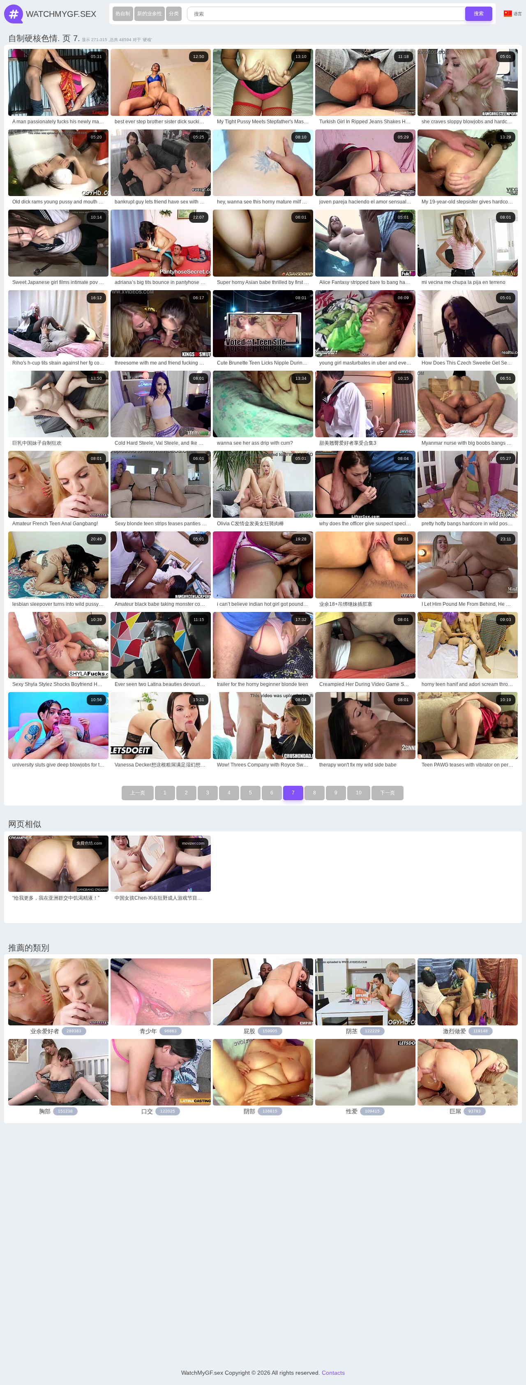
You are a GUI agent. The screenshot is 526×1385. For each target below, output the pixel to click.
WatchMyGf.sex (61, 13)
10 (359, 793)
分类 (174, 13)
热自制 (122, 13)
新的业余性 (149, 13)
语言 (518, 14)
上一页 (137, 793)
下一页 (387, 793)
